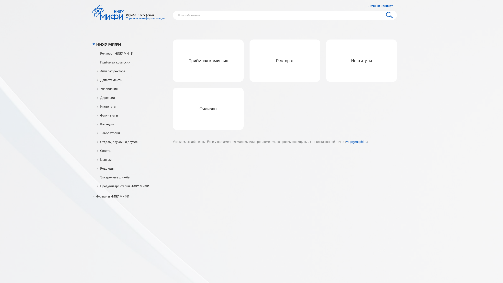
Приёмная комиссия (208, 60)
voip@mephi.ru (356, 142)
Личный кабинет (380, 6)
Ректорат (285, 60)
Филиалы (208, 109)
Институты (361, 60)
